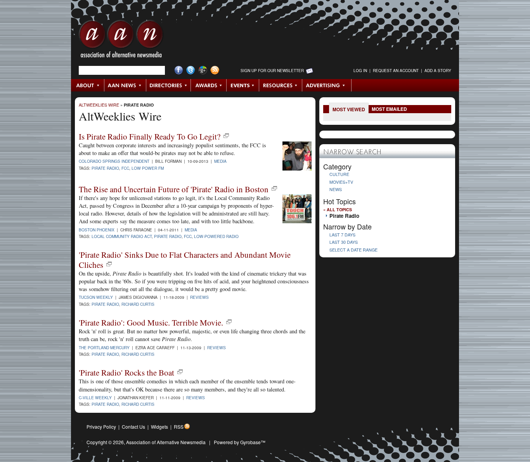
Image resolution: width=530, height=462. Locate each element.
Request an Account (396, 70)
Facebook (178, 70)
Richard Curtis (137, 304)
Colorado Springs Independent (114, 161)
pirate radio (168, 236)
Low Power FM (148, 168)
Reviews (199, 297)
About (88, 85)
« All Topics (337, 209)
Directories (168, 85)
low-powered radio (216, 236)
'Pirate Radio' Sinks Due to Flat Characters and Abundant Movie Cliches (185, 259)
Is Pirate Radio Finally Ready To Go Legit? (149, 136)
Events (243, 85)
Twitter (190, 70)
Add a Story (437, 70)
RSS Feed (214, 70)
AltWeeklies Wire (99, 105)
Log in (360, 70)
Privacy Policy (101, 426)
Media (220, 161)
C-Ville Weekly (95, 397)
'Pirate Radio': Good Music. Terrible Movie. (151, 322)
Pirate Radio (139, 105)
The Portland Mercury (104, 347)
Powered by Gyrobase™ (239, 442)
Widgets (159, 426)
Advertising (326, 85)
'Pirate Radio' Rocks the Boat (126, 372)
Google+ (202, 70)
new (226, 136)
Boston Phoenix (96, 230)
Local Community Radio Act (122, 236)
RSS (179, 426)
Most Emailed (389, 108)
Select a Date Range (353, 250)
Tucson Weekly (96, 297)
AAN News (125, 85)
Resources (280, 85)
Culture (339, 174)
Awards (209, 85)
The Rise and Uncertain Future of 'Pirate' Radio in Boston (173, 189)
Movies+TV (341, 182)
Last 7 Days (342, 235)
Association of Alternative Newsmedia (166, 442)
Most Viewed (349, 109)
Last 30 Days (343, 242)
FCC (125, 168)
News (335, 189)
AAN (121, 40)
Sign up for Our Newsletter (272, 70)
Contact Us (133, 426)
